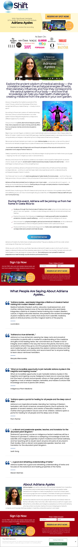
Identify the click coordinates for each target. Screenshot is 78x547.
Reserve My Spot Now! (57, 271)
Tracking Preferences (58, 540)
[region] (39, 541)
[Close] (75, 541)
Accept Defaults (58, 543)
